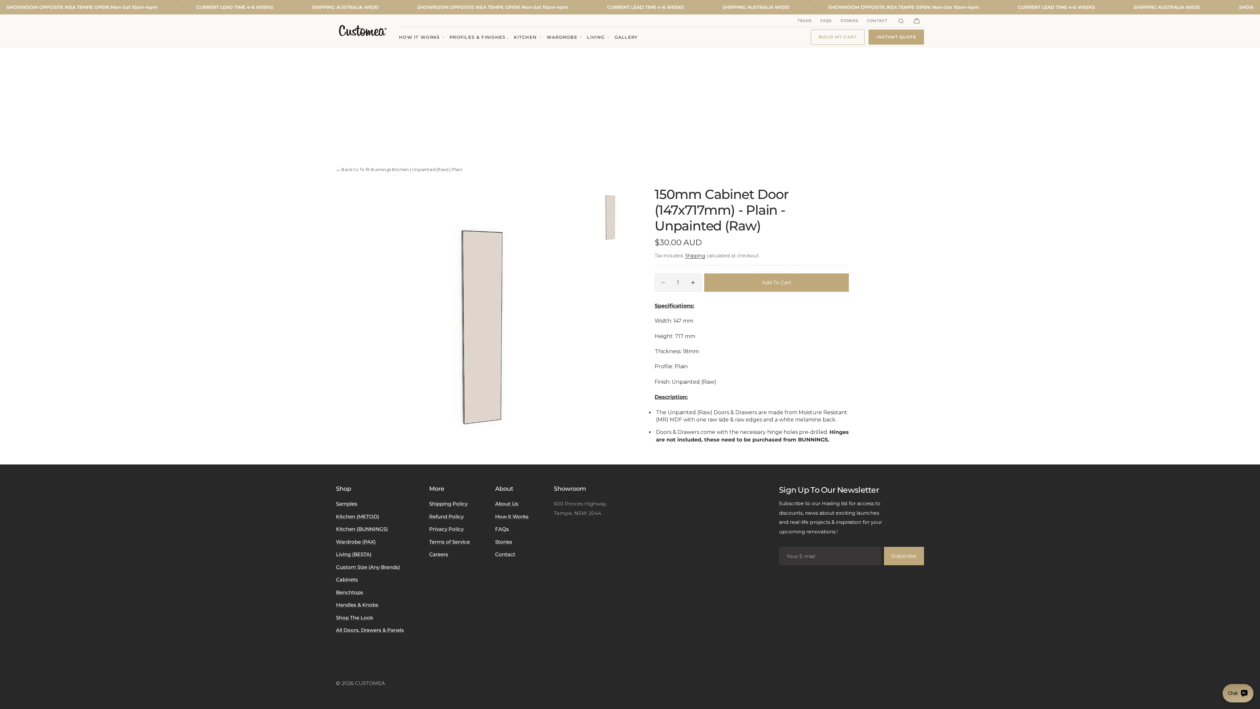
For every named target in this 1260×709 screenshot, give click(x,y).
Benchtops (349, 592)
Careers (438, 554)
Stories (850, 20)
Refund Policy (446, 516)
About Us (506, 504)
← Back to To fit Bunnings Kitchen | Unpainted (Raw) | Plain (399, 169)
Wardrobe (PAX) (356, 542)
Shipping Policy (448, 504)
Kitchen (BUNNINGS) (362, 529)
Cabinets (347, 579)
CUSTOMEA (370, 683)
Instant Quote (896, 36)
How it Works (512, 516)
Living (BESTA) (353, 554)
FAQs (826, 20)
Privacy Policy (446, 529)
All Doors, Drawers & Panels (370, 630)
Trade (805, 20)
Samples (346, 504)
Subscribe (904, 556)
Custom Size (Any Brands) (368, 567)
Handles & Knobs (357, 605)
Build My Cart (838, 36)
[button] (917, 21)
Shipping (695, 256)
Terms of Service (449, 542)
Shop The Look (354, 617)
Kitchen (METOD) (357, 516)
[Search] (901, 21)
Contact (877, 20)
